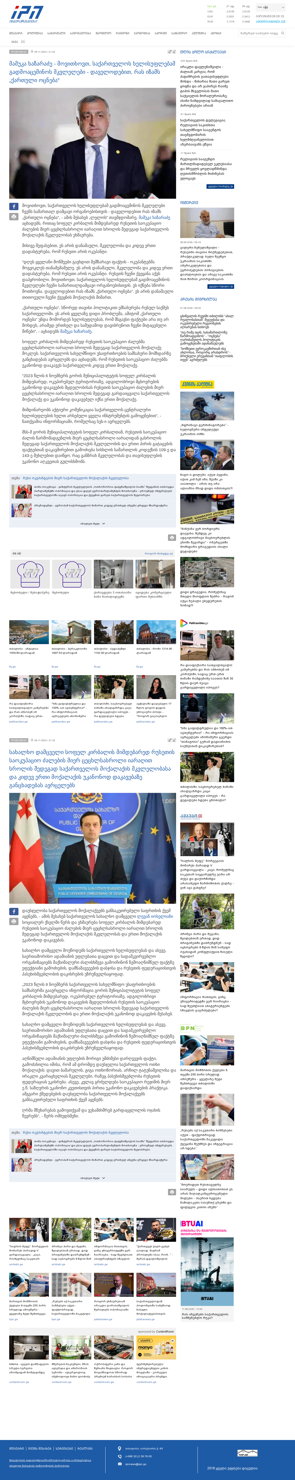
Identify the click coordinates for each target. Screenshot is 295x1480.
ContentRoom (165, 1331)
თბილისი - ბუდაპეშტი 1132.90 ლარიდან (110, 650)
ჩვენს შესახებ (39, 1448)
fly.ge (12, 666)
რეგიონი (122, 33)
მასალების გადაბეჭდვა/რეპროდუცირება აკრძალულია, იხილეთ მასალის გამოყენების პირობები (50, 1463)
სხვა (15, 41)
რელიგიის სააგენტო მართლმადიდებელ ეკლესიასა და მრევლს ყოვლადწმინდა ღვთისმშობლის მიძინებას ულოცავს (206, 168)
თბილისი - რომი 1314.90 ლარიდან (154, 650)
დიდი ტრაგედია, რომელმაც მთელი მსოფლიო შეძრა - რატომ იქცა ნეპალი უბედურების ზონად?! (207, 598)
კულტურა (199, 33)
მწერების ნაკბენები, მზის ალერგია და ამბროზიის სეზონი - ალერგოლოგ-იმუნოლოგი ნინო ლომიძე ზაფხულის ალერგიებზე (71, 1372)
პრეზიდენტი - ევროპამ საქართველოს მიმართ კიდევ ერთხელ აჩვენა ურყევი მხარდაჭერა (101, 505)
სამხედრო (179, 33)
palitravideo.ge (18, 721)
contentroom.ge (19, 1382)
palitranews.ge (103, 1319)
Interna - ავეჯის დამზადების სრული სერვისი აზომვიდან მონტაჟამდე (29, 1368)
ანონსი (216, 33)
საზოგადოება (80, 33)
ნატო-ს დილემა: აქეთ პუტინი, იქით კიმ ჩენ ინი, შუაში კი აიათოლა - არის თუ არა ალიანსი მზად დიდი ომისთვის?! (206, 481)
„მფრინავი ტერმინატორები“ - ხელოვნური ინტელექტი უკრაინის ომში (204, 429)
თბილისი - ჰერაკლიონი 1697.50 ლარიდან (69, 650)
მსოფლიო (103, 33)
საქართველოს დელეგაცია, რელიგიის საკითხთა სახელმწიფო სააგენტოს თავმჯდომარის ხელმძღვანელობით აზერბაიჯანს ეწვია (203, 132)
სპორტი (161, 33)
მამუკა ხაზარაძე (154, 217)
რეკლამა (85, 1448)
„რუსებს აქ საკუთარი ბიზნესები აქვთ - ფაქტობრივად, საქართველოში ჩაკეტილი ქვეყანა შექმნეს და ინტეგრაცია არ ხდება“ (71, 1312)
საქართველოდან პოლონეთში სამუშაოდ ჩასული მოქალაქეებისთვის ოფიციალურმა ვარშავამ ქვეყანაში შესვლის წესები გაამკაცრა (155, 1314)
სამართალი (56, 33)
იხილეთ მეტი (90, 523)
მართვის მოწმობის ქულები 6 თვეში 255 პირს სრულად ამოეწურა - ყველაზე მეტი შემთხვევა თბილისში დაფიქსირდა (27, 1309)
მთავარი (15, 33)
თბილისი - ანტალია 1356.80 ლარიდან (23, 650)
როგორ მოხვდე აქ (159, 553)
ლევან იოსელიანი (155, 916)
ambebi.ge (16, 1264)
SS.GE (17, 553)
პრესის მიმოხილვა (198, 299)
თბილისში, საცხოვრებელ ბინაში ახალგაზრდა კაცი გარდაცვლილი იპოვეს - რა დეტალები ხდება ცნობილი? (113, 712)
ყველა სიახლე (219, 186)
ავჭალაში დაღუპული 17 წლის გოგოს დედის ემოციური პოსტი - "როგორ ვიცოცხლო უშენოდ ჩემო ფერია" (153, 712)
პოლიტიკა (35, 33)
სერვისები (64, 1448)
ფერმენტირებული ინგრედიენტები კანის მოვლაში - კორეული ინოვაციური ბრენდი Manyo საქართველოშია (153, 1372)
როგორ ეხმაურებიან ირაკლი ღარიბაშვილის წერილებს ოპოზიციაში (111, 1305)
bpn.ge (211, 6)
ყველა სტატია (219, 286)
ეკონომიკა (142, 33)
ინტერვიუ (189, 202)
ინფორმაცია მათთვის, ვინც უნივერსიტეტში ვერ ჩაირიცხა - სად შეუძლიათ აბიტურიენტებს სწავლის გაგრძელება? (113, 1255)
